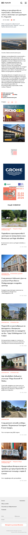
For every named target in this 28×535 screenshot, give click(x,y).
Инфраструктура (6, 228)
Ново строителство (8, 93)
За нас (3, 500)
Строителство (5, 229)
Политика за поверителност (9, 506)
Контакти (22, 500)
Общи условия (5, 503)
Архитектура (5, 273)
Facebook (3, 509)
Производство (6, 94)
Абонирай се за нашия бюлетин (14, 525)
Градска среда (17, 228)
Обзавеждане (5, 274)
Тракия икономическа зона (10, 97)
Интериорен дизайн (16, 273)
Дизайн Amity (14, 532)
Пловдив (5, 96)
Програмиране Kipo (22, 532)
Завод (15, 94)
